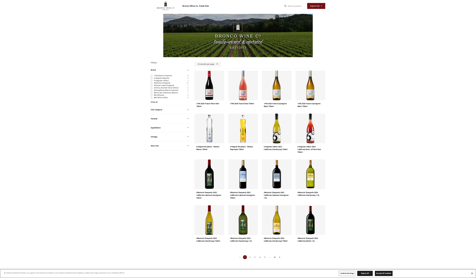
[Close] (472, 273)
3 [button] (254, 257)
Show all (154, 102)
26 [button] (275, 257)
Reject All (365, 273)
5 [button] (264, 257)
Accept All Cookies (383, 273)
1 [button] (244, 257)
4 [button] (259, 257)
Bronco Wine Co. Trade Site (195, 6)
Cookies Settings (347, 273)
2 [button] (249, 257)
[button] (240, 257)
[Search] (285, 6)
